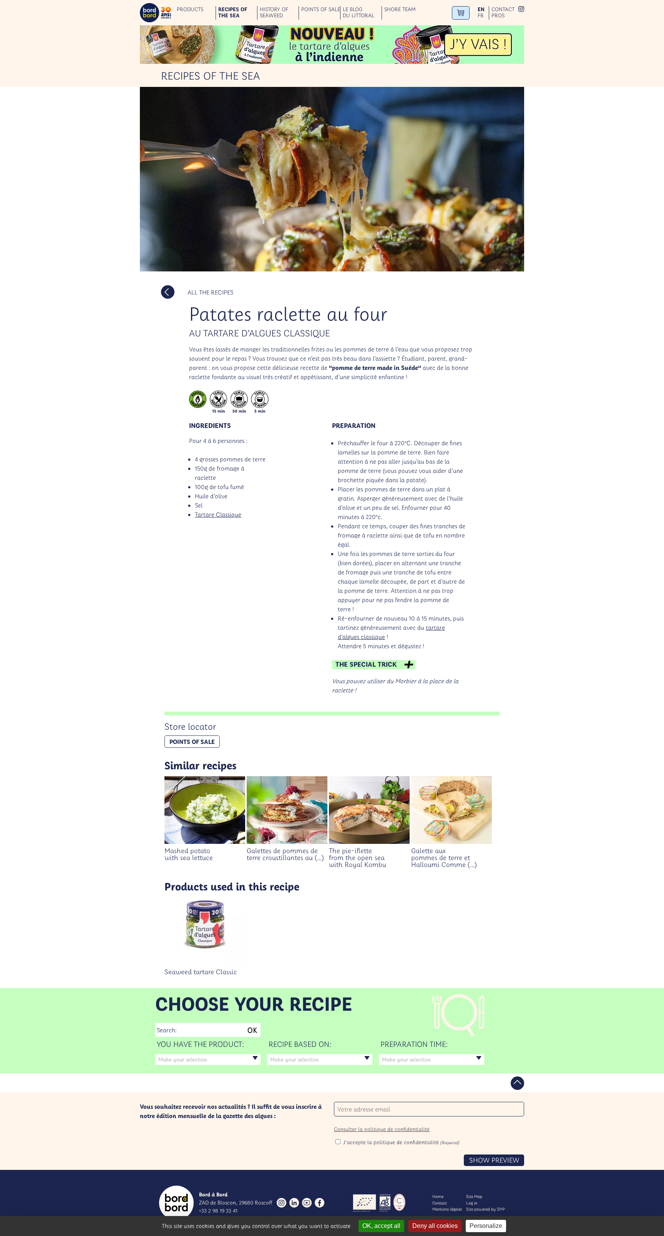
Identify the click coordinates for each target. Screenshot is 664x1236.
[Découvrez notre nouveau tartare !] (332, 44)
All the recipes (210, 292)
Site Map (474, 1196)
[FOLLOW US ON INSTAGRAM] (521, 9)
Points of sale (320, 9)
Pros (498, 15)
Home (437, 1196)
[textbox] (208, 1059)
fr (481, 15)
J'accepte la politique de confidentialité (401, 1142)
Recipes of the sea (232, 12)
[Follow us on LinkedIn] (294, 1203)
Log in (471, 1203)
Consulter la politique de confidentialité (382, 1129)
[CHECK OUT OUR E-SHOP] (461, 13)
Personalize (486, 1226)
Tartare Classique (218, 514)
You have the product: (200, 1044)
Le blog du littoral (358, 12)
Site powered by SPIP (485, 1209)
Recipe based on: (300, 1044)
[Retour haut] (517, 1083)
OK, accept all (381, 1226)
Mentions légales (447, 1209)
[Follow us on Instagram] (281, 1203)
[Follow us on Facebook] (319, 1203)
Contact (503, 9)
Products (190, 9)
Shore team (400, 9)
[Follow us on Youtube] (307, 1203)
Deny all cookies (435, 1226)
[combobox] (208, 1059)
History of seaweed (274, 12)
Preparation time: (414, 1044)
